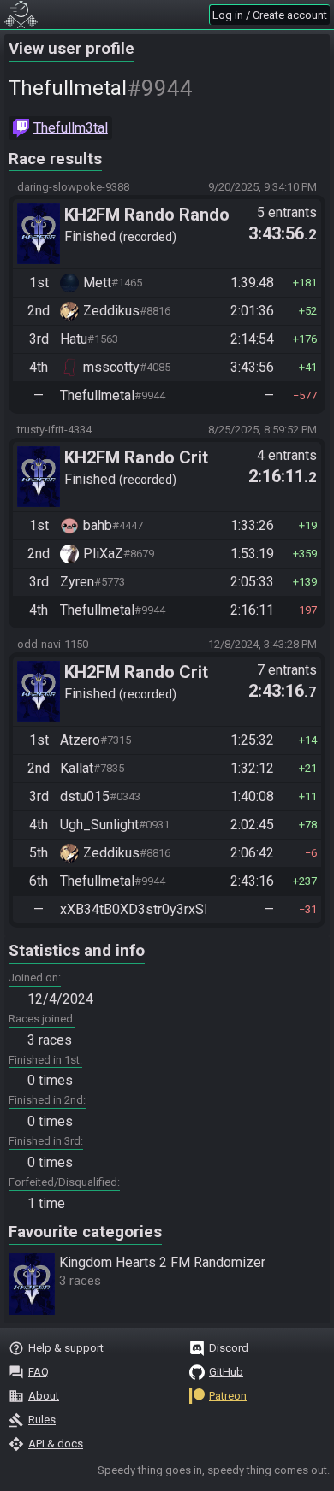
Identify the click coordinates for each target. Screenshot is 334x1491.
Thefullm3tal (70, 128)
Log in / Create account (269, 15)
